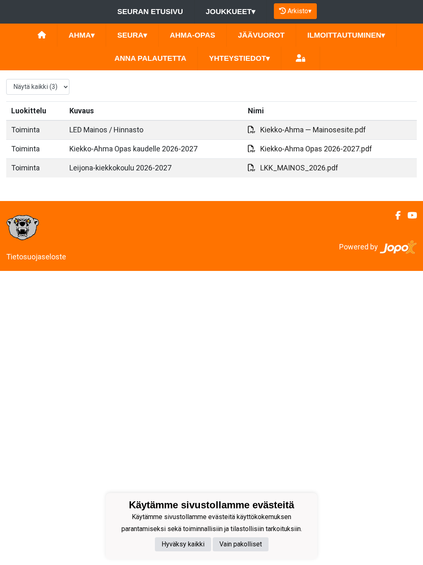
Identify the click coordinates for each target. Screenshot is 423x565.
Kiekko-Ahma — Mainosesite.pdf (313, 129)
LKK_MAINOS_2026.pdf (299, 167)
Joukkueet (230, 11)
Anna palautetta (150, 58)
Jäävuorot (261, 35)
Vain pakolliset (240, 544)
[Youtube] (409, 215)
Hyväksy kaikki (183, 544)
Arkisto (299, 11)
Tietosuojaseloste (36, 256)
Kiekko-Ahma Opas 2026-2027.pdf (316, 148)
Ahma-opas (192, 35)
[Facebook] (395, 215)
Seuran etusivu (150, 11)
